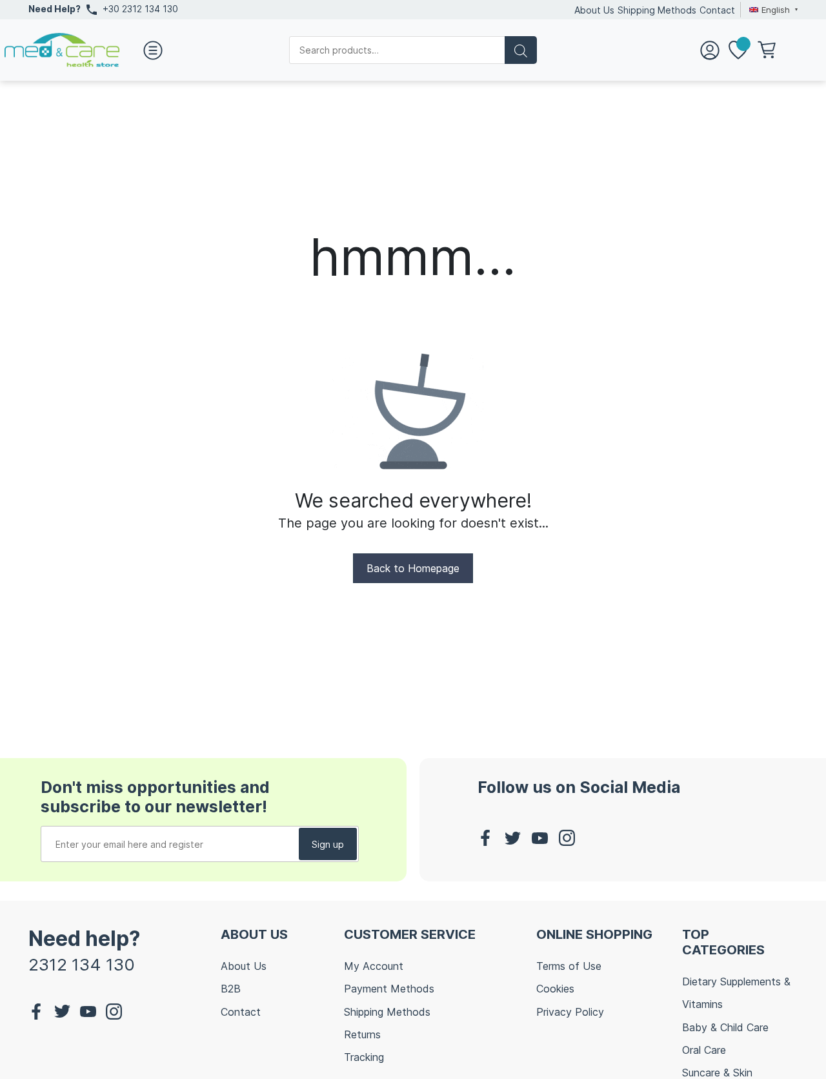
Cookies (555, 988)
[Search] (521, 50)
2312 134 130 (81, 964)
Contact (717, 10)
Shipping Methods (657, 10)
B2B (231, 988)
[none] (772, 9)
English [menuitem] (775, 10)
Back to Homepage (413, 568)
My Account (373, 966)
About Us (594, 10)
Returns (362, 1034)
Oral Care (704, 1049)
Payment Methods (389, 988)
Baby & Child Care (725, 1027)
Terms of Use (568, 966)
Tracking (364, 1057)
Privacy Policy (570, 1011)
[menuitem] (772, 9)
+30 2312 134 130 (140, 8)
